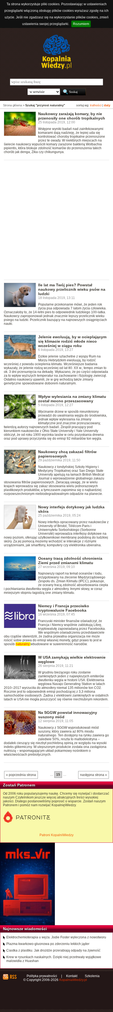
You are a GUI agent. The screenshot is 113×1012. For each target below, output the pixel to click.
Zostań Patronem (19, 785)
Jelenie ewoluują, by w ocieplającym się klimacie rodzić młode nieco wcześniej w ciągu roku (72, 341)
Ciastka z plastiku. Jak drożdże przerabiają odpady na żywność (53, 950)
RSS (13, 977)
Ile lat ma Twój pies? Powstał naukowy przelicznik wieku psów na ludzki (71, 289)
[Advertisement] (56, 219)
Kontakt (71, 976)
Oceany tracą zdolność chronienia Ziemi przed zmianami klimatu (70, 560)
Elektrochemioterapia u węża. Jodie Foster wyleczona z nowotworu (56, 937)
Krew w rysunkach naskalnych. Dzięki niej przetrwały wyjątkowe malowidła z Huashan (53, 959)
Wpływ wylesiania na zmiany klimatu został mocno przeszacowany (72, 398)
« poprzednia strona (21, 775)
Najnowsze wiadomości (25, 929)
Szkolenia (92, 976)
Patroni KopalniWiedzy (56, 835)
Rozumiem (81, 24)
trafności (95, 105)
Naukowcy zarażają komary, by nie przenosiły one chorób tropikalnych (71, 116)
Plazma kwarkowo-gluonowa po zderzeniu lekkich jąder (47, 944)
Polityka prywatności (42, 976)
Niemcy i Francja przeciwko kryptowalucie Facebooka (63, 608)
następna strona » (93, 775)
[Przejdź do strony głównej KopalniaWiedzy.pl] (56, 52)
